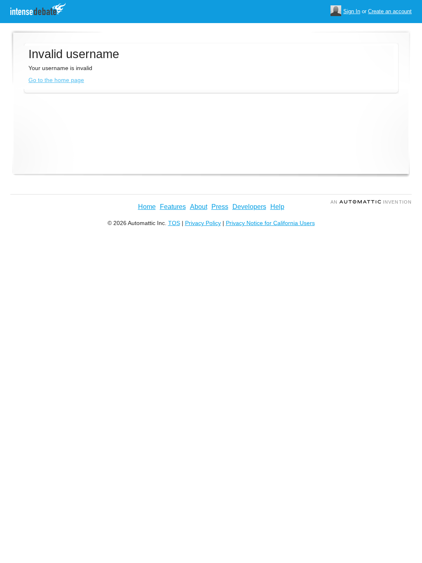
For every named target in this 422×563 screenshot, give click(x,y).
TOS (174, 223)
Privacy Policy (203, 223)
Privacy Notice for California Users (270, 223)
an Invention (371, 201)
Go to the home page (56, 80)
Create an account (390, 11)
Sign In (351, 11)
